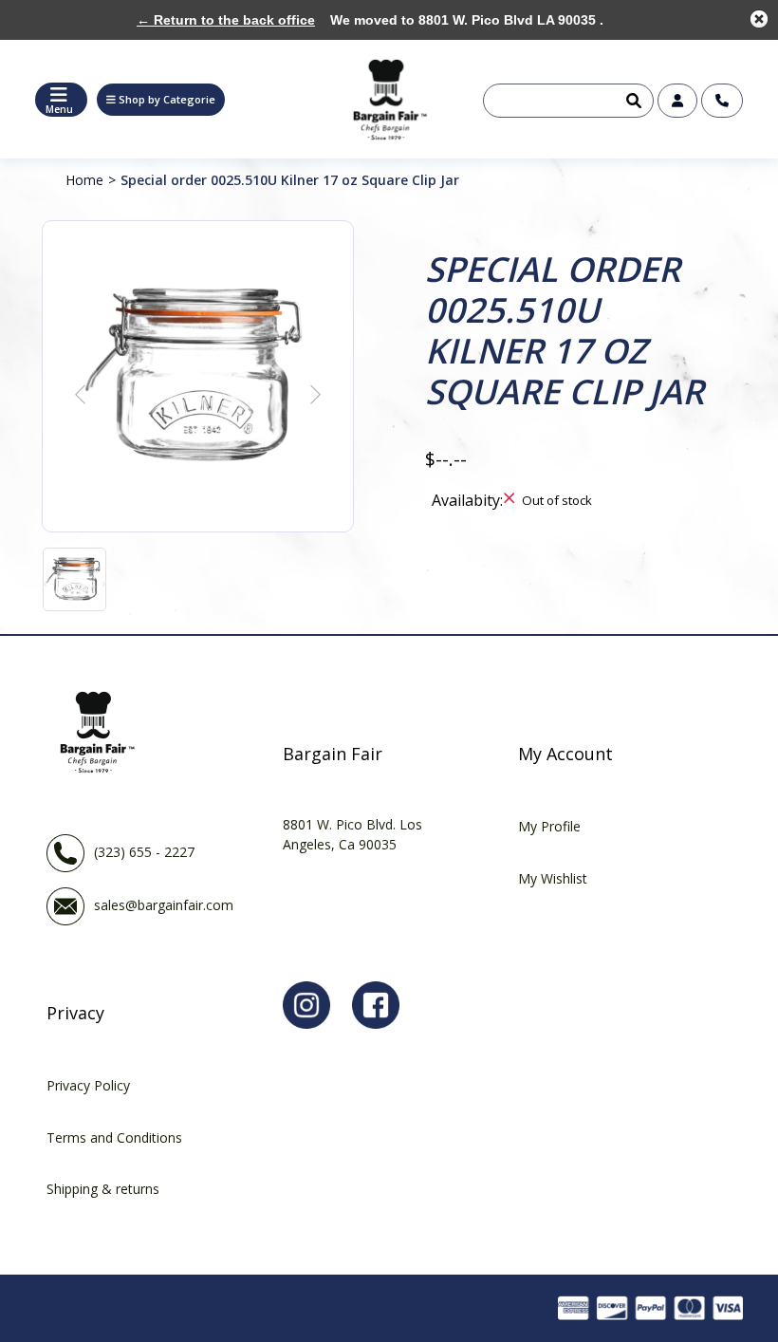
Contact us (722, 101)
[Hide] (759, 19)
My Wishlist (552, 878)
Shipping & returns (102, 1189)
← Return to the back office (226, 20)
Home (84, 180)
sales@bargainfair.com (163, 905)
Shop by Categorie (167, 99)
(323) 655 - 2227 (144, 852)
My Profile (549, 826)
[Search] (632, 101)
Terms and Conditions (114, 1137)
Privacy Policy (88, 1085)
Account (677, 101)
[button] (161, 100)
